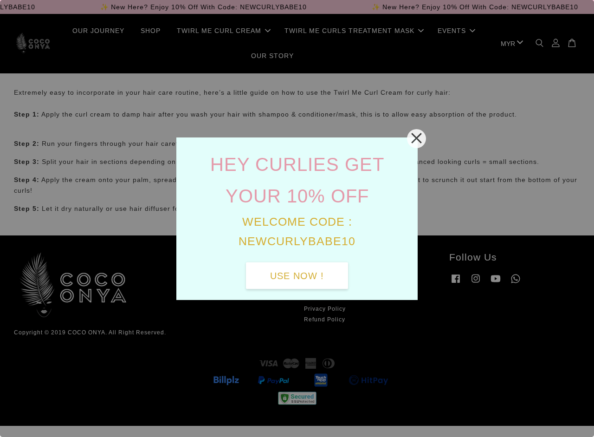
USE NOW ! (297, 275)
